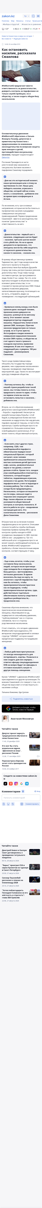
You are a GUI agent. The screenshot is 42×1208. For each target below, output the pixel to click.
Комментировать (32, 804)
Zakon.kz (5, 157)
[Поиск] (33, 16)
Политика (5, 21)
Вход (38, 791)
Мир (12, 21)
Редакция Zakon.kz (21, 39)
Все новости (6, 39)
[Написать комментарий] (21, 798)
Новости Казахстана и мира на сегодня (17, 36)
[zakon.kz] (8, 16)
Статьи (28, 21)
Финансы (19, 21)
